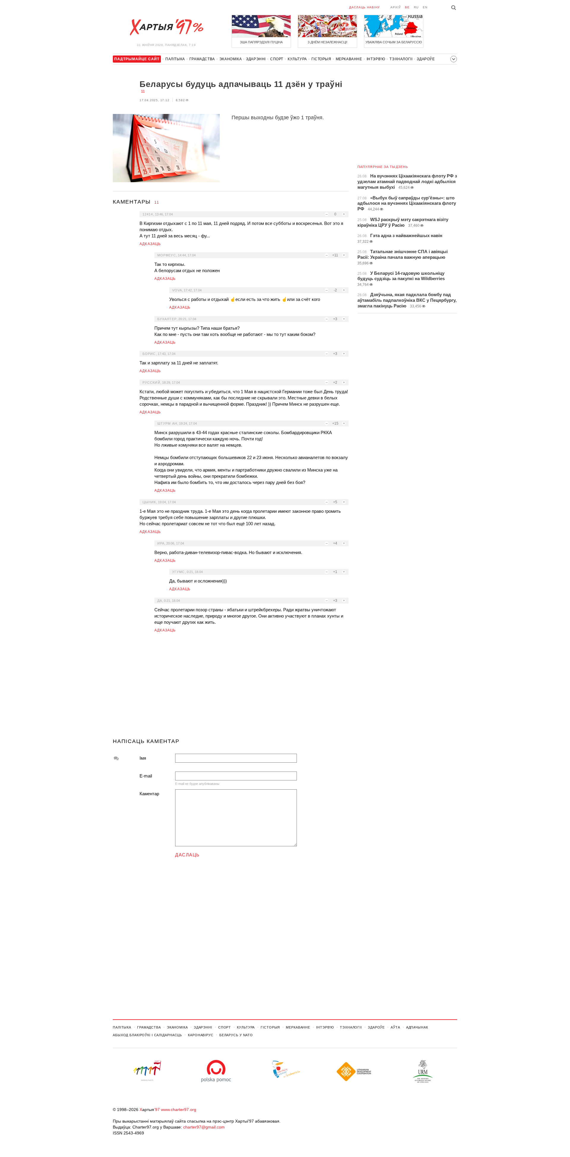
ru (416, 7)
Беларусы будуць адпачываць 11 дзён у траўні (241, 84)
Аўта (395, 1027)
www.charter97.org (178, 1109)
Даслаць (187, 854)
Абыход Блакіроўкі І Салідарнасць (147, 1035)
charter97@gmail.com (204, 1127)
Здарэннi (256, 59)
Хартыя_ (166, 27)
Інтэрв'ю (376, 59)
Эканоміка (230, 59)
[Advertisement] (231, 687)
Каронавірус (200, 1035)
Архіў (395, 7)
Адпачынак (417, 1027)
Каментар (149, 793)
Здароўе (426, 59)
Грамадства (202, 59)
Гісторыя (321, 59)
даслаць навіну (364, 7)
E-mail (146, 775)
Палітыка (175, 59)
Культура (297, 59)
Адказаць (150, 244)
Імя (143, 758)
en (425, 7)
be (407, 7)
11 (143, 91)
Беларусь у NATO (236, 1035)
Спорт (276, 59)
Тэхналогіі (401, 59)
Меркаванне (349, 59)
